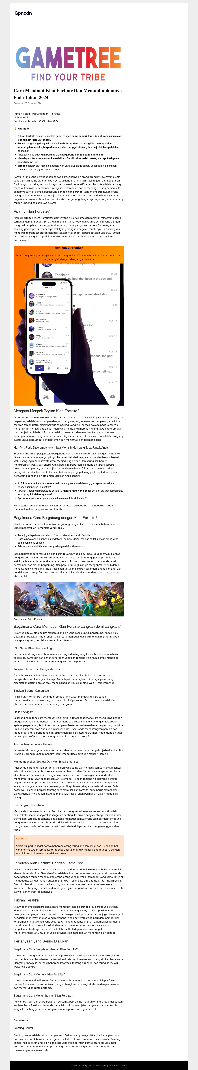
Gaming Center (23, 1028)
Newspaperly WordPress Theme (111, 1065)
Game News (21, 1020)
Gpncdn (23, 12)
